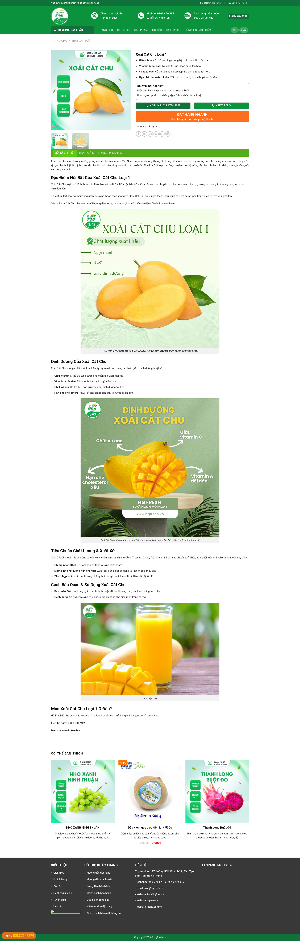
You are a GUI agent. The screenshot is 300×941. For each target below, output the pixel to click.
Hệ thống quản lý (62, 893)
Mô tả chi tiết (65, 152)
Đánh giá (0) (87, 152)
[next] (124, 90)
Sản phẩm (141, 30)
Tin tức (157, 30)
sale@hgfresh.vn (153, 888)
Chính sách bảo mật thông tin (104, 913)
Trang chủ (105, 30)
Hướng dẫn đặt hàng (98, 872)
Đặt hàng (172, 30)
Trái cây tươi (81, 40)
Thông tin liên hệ (110, 152)
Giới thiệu (123, 30)
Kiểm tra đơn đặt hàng (99, 906)
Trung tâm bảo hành (98, 886)
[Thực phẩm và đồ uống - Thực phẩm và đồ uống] (68, 16)
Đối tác (57, 886)
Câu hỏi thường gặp (98, 899)
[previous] (57, 90)
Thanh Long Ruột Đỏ (217, 827)
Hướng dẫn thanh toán (99, 879)
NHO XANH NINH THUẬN (82, 827)
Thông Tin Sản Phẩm (197, 30)
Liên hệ (57, 906)
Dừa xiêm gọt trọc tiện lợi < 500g (150, 827)
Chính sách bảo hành (99, 893)
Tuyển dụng (59, 899)
